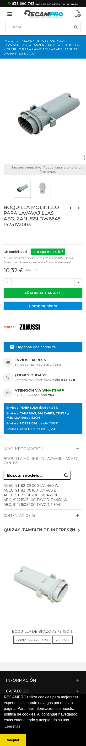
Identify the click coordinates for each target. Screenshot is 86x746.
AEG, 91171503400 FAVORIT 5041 (33, 504)
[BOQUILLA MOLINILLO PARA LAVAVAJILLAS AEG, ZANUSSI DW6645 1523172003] (23, 188)
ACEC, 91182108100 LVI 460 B (30, 490)
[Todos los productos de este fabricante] (29, 327)
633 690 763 (23, 3)
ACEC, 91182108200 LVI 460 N (30, 495)
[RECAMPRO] (43, 14)
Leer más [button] (12, 726)
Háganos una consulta (35, 347)
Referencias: (14, 235)
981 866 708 (65, 380)
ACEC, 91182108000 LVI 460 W (31, 485)
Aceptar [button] (13, 740)
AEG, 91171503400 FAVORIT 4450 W (35, 500)
